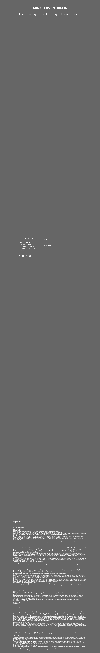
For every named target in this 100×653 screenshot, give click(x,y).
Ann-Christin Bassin (50, 7)
